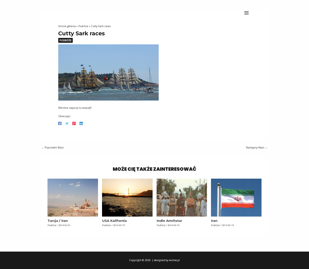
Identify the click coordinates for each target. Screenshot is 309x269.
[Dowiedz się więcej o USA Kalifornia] (127, 197)
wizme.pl (174, 260)
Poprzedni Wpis (52, 147)
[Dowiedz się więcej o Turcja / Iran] (72, 197)
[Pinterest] (74, 123)
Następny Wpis (257, 147)
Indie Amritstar (169, 221)
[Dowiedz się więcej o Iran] (236, 197)
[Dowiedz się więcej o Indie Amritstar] (182, 197)
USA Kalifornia (114, 221)
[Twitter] (67, 123)
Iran (214, 221)
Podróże (65, 40)
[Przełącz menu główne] (246, 13)
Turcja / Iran (57, 221)
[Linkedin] (81, 123)
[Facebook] (59, 123)
